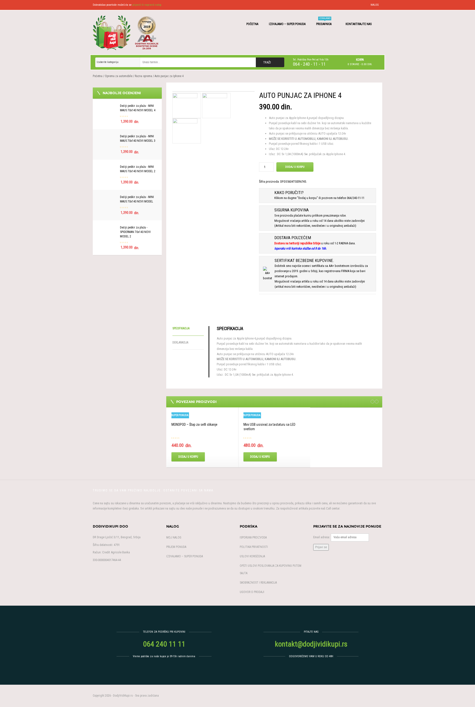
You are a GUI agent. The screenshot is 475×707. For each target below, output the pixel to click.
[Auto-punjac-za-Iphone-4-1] (213, 91)
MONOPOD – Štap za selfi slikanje (194, 424)
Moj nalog (173, 537)
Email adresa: (321, 537)
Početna (252, 24)
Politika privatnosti (254, 547)
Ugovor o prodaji (252, 592)
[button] (360, 61)
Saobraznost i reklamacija (258, 582)
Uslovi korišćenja (252, 556)
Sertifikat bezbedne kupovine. (304, 260)
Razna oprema (143, 76)
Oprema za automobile (118, 76)
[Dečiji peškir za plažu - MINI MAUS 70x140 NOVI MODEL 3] (108, 136)
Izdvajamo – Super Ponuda (287, 24)
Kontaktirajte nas (359, 24)
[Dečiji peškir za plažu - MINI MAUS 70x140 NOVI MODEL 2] (108, 167)
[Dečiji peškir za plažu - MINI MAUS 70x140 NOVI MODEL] (108, 197)
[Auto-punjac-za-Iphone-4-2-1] (214, 105)
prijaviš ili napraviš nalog (146, 4)
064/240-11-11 (355, 198)
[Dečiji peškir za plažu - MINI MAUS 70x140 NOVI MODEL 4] (108, 106)
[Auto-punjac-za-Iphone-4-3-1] (185, 130)
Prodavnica (324, 21)
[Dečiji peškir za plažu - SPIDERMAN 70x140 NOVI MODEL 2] (108, 227)
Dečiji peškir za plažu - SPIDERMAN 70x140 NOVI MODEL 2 (135, 232)
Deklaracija (180, 342)
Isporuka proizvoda (253, 537)
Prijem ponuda (176, 547)
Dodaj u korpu (295, 167)
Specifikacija (181, 328)
